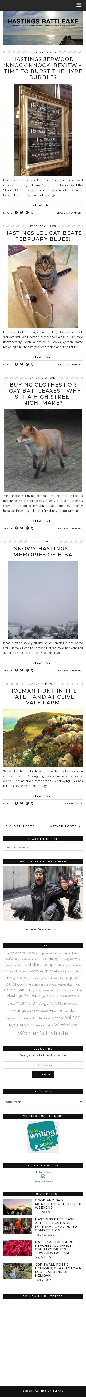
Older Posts (21, 826)
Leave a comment (70, 212)
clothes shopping (45, 964)
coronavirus (24, 971)
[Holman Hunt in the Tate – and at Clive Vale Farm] (43, 766)
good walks (57, 984)
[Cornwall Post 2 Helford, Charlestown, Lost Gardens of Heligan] (17, 1271)
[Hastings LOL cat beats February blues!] (43, 327)
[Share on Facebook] (16, 213)
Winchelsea (65, 1025)
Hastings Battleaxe (48, 1391)
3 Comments (74, 803)
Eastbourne (74, 971)
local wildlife (51, 1010)
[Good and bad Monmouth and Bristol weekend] (17, 1207)
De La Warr (59, 971)
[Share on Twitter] (22, 213)
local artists (33, 1010)
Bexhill (42, 959)
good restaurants (32, 984)
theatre (39, 1025)
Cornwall (10, 971)
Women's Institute (43, 1033)
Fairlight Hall (15, 978)
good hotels (61, 978)
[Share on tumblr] (32, 213)
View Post (43, 205)
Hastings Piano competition (65, 990)
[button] (80, 5)
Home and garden (38, 1003)
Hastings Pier (19, 995)
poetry (57, 1018)
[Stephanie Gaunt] (43, 1176)
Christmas (19, 965)
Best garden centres (26, 959)
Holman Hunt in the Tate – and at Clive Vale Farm (43, 697)
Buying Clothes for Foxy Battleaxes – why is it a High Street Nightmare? (43, 394)
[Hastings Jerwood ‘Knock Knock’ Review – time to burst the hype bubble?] (43, 175)
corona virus (41, 971)
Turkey (49, 1025)
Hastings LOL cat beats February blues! (43, 236)
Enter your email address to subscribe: (43, 1055)
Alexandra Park (21, 953)
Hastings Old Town (36, 990)
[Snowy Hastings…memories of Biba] (43, 638)
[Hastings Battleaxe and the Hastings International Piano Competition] (17, 1226)
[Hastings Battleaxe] (43, 22)
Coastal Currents (72, 965)
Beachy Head (63, 953)
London (70, 1010)
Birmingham (54, 959)
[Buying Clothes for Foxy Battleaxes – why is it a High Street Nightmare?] (43, 491)
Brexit (8, 965)
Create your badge (43, 1181)
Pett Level (45, 1018)
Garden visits (32, 978)
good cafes (47, 978)
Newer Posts (64, 826)
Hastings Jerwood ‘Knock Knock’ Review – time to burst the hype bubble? (43, 68)
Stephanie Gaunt (43, 1172)
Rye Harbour (20, 1025)
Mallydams (13, 1018)
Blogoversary (72, 959)
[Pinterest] (23, 1320)
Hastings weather (45, 996)
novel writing (30, 1018)
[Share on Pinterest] (27, 213)
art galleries (44, 953)
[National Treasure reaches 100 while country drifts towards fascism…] (17, 1248)
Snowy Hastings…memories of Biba (43, 552)
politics (72, 1017)
